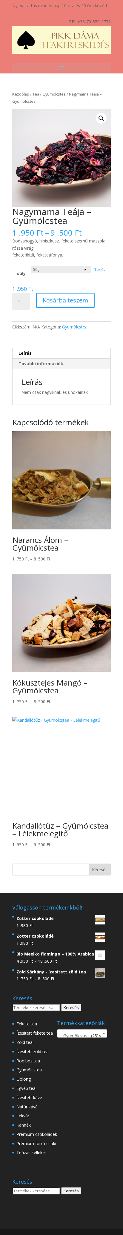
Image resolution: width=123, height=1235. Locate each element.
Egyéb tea (26, 1088)
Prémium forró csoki (36, 1143)
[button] (101, 118)
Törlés (99, 269)
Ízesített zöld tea (32, 1051)
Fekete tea (26, 1024)
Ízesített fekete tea (34, 1033)
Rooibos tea (28, 1061)
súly (21, 273)
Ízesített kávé (29, 1097)
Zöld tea (24, 1042)
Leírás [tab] (25, 353)
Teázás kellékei (31, 1152)
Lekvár (22, 1116)
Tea (36, 94)
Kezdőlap (20, 94)
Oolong (23, 1079)
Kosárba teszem (65, 300)
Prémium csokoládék (36, 1134)
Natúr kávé (27, 1107)
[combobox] (82, 1033)
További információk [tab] (41, 363)
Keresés (71, 1007)
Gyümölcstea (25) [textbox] (80, 1036)
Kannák (23, 1125)
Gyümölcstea (54, 94)
